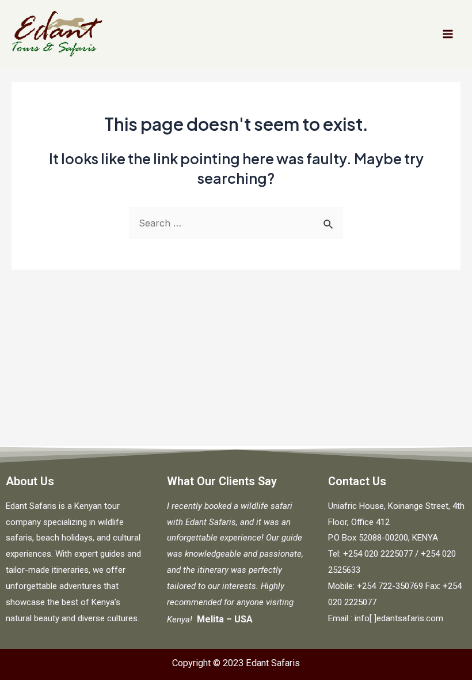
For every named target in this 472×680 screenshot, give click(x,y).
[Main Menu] (447, 34)
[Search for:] (236, 223)
